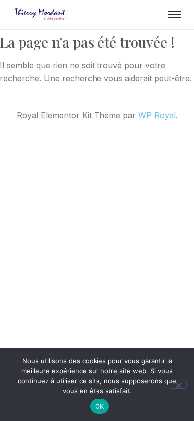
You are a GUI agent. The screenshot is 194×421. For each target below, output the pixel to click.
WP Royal (157, 115)
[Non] (178, 384)
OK (99, 406)
